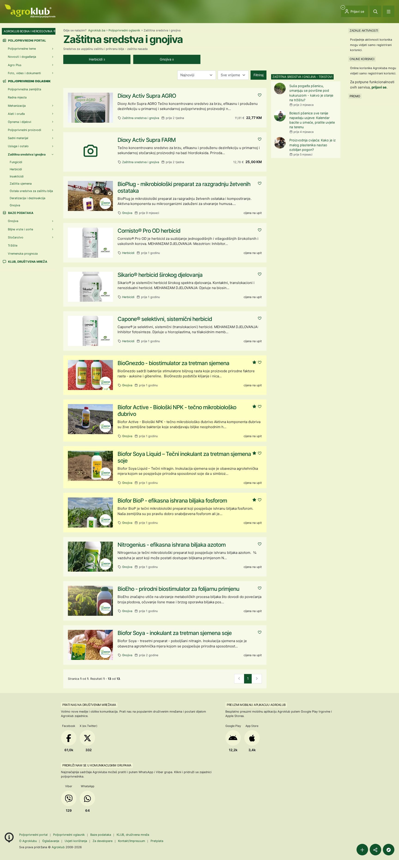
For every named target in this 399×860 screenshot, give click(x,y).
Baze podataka (20, 213)
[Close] (375, 11)
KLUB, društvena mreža (27, 261)
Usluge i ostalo (18, 146)
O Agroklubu (28, 841)
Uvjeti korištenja (76, 841)
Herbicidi (128, 253)
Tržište (12, 245)
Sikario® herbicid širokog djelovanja (160, 274)
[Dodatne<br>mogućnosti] (388, 849)
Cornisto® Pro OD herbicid (149, 230)
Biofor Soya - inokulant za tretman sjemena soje (175, 633)
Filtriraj (258, 75)
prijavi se (379, 87)
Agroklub (58, 847)
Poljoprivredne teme (22, 48)
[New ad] (362, 849)
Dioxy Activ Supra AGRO (147, 95)
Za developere (102, 841)
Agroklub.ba (96, 30)
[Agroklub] (30, 11)
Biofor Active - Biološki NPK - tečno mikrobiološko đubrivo (177, 410)
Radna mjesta (17, 97)
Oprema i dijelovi (19, 122)
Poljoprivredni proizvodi (24, 130)
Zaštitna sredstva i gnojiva (140, 118)
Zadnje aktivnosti (364, 30)
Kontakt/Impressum (131, 841)
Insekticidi (17, 176)
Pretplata (157, 841)
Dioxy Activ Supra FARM (147, 140)
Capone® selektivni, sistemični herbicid (165, 319)
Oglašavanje (50, 841)
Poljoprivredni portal (26, 40)
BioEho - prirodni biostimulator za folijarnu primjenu (178, 589)
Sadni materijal (18, 138)
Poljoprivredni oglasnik (124, 30)
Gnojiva (127, 213)
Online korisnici (362, 59)
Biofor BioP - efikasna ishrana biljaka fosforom (172, 500)
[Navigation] (388, 11)
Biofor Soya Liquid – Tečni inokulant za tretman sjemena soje (184, 457)
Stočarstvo (15, 237)
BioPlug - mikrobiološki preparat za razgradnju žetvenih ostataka (184, 187)
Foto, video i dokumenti (24, 73)
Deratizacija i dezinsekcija (27, 198)
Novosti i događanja (22, 56)
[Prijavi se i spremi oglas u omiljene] (259, 95)
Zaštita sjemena (21, 183)
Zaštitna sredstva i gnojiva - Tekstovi (302, 77)
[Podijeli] (375, 849)
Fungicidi (16, 162)
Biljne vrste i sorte (20, 229)
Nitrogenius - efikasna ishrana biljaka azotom (172, 544)
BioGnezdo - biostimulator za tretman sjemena (173, 363)
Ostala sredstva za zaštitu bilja (31, 191)
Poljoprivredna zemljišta (24, 89)
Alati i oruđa (16, 114)
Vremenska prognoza (23, 253)
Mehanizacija (17, 105)
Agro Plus (14, 65)
